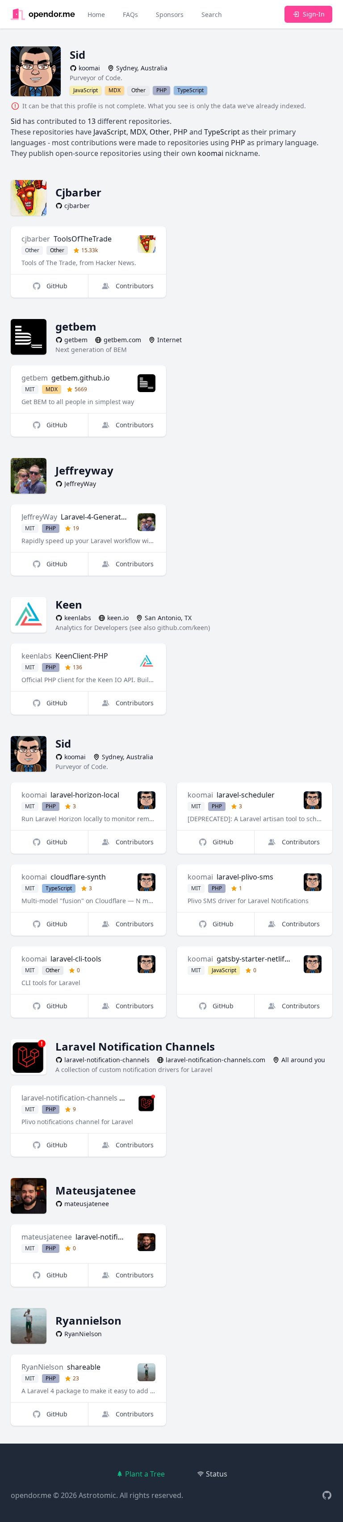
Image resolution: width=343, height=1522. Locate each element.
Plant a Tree (145, 1474)
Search (211, 14)
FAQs (130, 14)
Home (96, 14)
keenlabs (36, 656)
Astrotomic (97, 1495)
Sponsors (170, 14)
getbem (34, 378)
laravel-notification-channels (69, 1098)
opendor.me (31, 1495)
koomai (34, 795)
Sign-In (314, 14)
